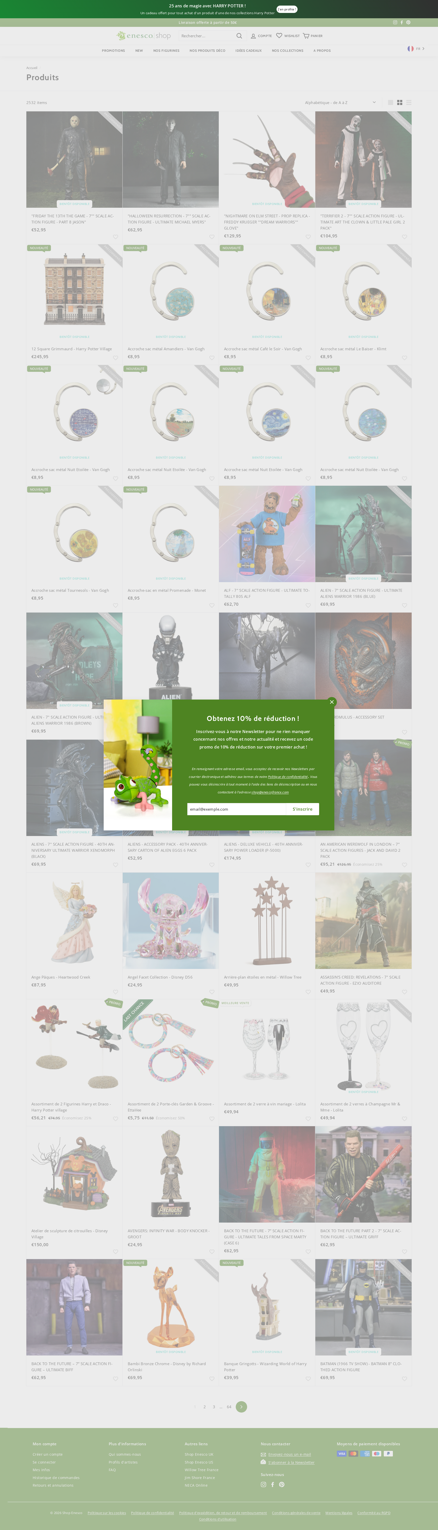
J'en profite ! (287, 9)
